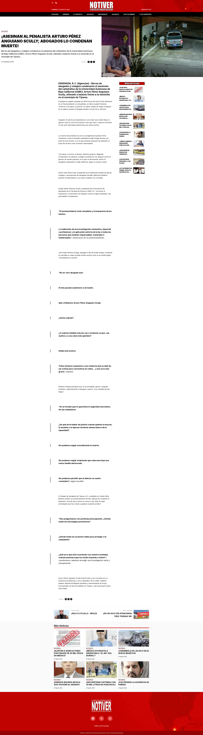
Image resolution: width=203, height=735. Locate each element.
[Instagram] (110, 718)
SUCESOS (90, 14)
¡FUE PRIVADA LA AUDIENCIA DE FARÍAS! (124, 134)
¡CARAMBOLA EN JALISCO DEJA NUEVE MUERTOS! (125, 107)
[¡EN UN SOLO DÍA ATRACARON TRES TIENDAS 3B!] (141, 614)
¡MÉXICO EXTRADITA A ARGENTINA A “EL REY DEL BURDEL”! (99, 653)
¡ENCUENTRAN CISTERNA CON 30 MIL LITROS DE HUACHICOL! (101, 683)
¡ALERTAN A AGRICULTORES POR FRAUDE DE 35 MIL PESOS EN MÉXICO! (68, 653)
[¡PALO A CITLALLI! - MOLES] (61, 614)
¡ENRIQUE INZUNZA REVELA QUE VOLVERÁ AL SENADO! (67, 683)
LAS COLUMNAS (129, 14)
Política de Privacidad (101, 726)
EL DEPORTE (78, 14)
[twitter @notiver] (101, 718)
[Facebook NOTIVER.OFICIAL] (92, 718)
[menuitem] (101, 726)
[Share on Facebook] (91, 62)
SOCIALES (115, 14)
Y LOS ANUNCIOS (145, 14)
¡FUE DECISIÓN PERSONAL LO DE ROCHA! (125, 161)
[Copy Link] (94, 62)
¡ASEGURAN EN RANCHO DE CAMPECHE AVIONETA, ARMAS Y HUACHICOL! (125, 154)
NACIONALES (102, 14)
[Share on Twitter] (88, 62)
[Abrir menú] (52, 2)
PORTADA (55, 14)
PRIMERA (66, 14)
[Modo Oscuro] (56, 2)
